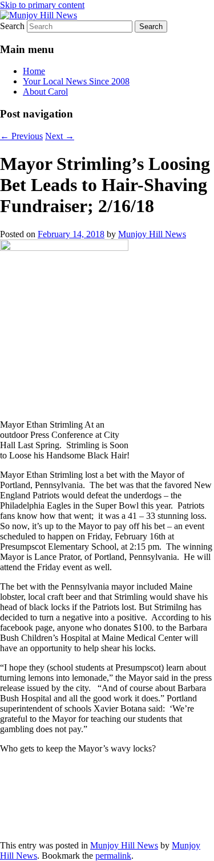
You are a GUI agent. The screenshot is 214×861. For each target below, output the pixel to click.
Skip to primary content (42, 5)
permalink (113, 855)
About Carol (45, 91)
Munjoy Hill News (152, 234)
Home (34, 71)
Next (59, 136)
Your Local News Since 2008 (76, 81)
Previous (21, 136)
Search (12, 26)
